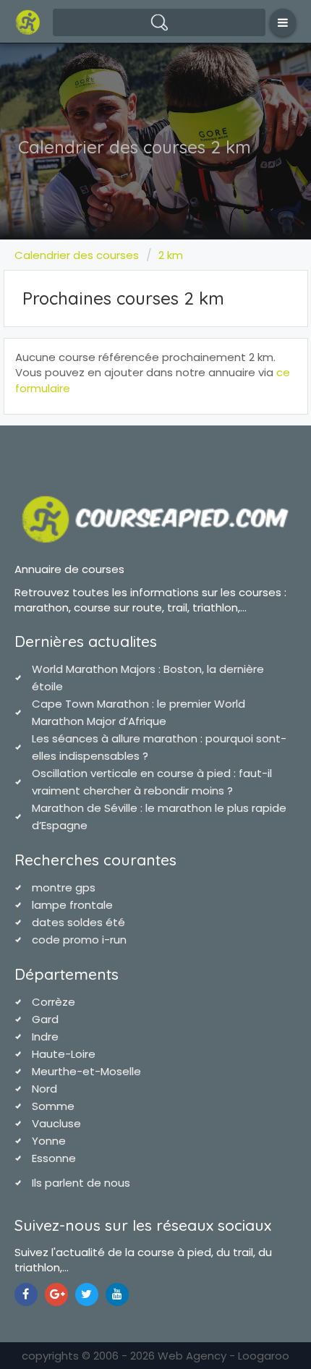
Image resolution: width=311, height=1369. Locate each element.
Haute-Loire (63, 1053)
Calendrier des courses (76, 255)
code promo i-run (79, 939)
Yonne (49, 1140)
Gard (45, 1019)
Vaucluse (56, 1123)
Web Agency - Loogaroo (223, 1355)
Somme (53, 1106)
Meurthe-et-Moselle (86, 1071)
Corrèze (53, 1001)
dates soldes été (78, 922)
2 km (170, 255)
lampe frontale (72, 904)
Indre (45, 1036)
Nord (44, 1088)
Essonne (54, 1158)
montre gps (63, 887)
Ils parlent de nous (81, 1182)
